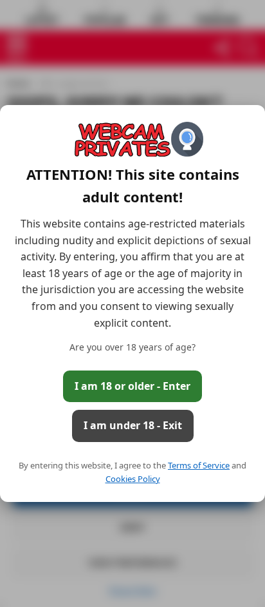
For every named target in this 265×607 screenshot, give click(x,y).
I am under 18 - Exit (133, 425)
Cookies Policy (132, 479)
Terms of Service (199, 465)
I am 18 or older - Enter (132, 386)
